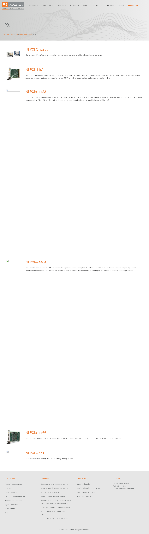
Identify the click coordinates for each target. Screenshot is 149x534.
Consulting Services (84, 496)
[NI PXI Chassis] (13, 54)
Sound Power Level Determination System (53, 513)
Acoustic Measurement (13, 484)
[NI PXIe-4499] (13, 437)
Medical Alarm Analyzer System (53, 496)
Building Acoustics (11, 492)
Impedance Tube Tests (13, 500)
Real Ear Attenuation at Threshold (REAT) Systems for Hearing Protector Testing (56, 502)
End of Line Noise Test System (51, 492)
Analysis (8, 488)
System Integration (84, 484)
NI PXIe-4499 (36, 432)
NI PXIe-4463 (36, 91)
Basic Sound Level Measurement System (56, 484)
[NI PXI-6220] (13, 457)
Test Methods (10, 509)
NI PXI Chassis (37, 49)
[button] (143, 5)
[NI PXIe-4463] (13, 171)
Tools (6, 513)
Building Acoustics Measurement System (56, 488)
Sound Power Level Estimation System (55, 518)
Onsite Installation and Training (88, 488)
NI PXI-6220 (35, 453)
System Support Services (86, 492)
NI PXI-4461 (35, 69)
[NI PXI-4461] (13, 74)
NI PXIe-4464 (36, 262)
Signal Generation (12, 504)
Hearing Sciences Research (15, 496)
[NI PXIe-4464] (13, 341)
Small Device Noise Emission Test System (55, 507)
